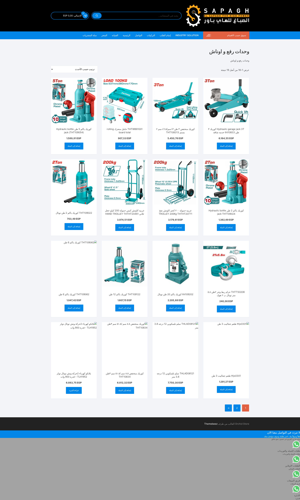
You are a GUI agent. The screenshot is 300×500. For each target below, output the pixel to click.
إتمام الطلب (165, 35)
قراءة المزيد (74, 390)
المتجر (104, 35)
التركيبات (151, 35)
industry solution (186, 35)
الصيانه (115, 35)
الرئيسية (126, 35)
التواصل (138, 35)
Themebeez (211, 423)
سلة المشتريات (90, 35)
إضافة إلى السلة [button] (226, 146)
